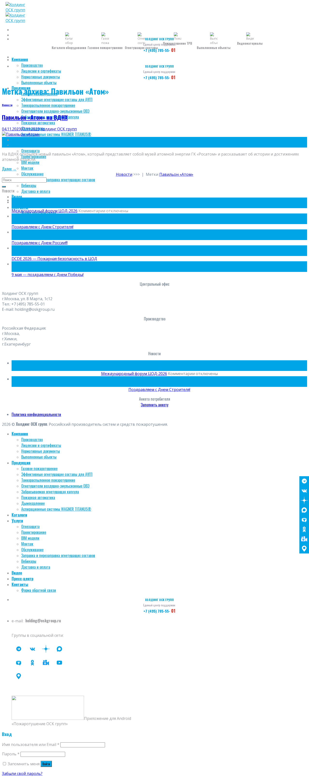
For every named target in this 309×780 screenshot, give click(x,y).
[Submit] (4, 186)
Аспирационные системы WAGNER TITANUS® (56, 134)
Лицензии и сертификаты (41, 71)
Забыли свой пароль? (22, 773)
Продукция (21, 463)
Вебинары (28, 185)
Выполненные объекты (38, 82)
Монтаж (27, 168)
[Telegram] (304, 481)
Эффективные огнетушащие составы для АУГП (56, 99)
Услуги (17, 145)
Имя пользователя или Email (30, 744)
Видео (17, 196)
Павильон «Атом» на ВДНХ (35, 117)
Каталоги (19, 139)
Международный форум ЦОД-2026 (44, 210)
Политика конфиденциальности (36, 414)
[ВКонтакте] (304, 491)
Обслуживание (32, 174)
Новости (7, 105)
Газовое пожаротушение (39, 468)
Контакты (20, 207)
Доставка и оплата (35, 191)
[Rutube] (59, 662)
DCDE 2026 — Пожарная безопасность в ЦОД (54, 258)
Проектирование (33, 532)
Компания (20, 59)
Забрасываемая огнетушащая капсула (50, 492)
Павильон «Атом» (176, 174)
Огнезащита (30, 151)
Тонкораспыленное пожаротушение (48, 105)
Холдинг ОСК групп (59, 129)
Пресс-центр (22, 202)
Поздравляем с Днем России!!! (40, 242)
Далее (9, 169)
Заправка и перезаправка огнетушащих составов (58, 180)
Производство (32, 65)
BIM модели (30, 162)
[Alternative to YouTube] (46, 662)
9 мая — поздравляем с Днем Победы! (48, 274)
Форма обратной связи (38, 590)
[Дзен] (304, 500)
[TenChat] (304, 520)
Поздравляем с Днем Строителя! (42, 226)
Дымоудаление (33, 503)
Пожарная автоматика (38, 123)
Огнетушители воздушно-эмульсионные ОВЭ (55, 111)
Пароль (11, 754)
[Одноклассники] (304, 529)
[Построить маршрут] (304, 548)
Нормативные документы (40, 77)
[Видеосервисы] (304, 539)
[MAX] (304, 510)
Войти (46, 763)
